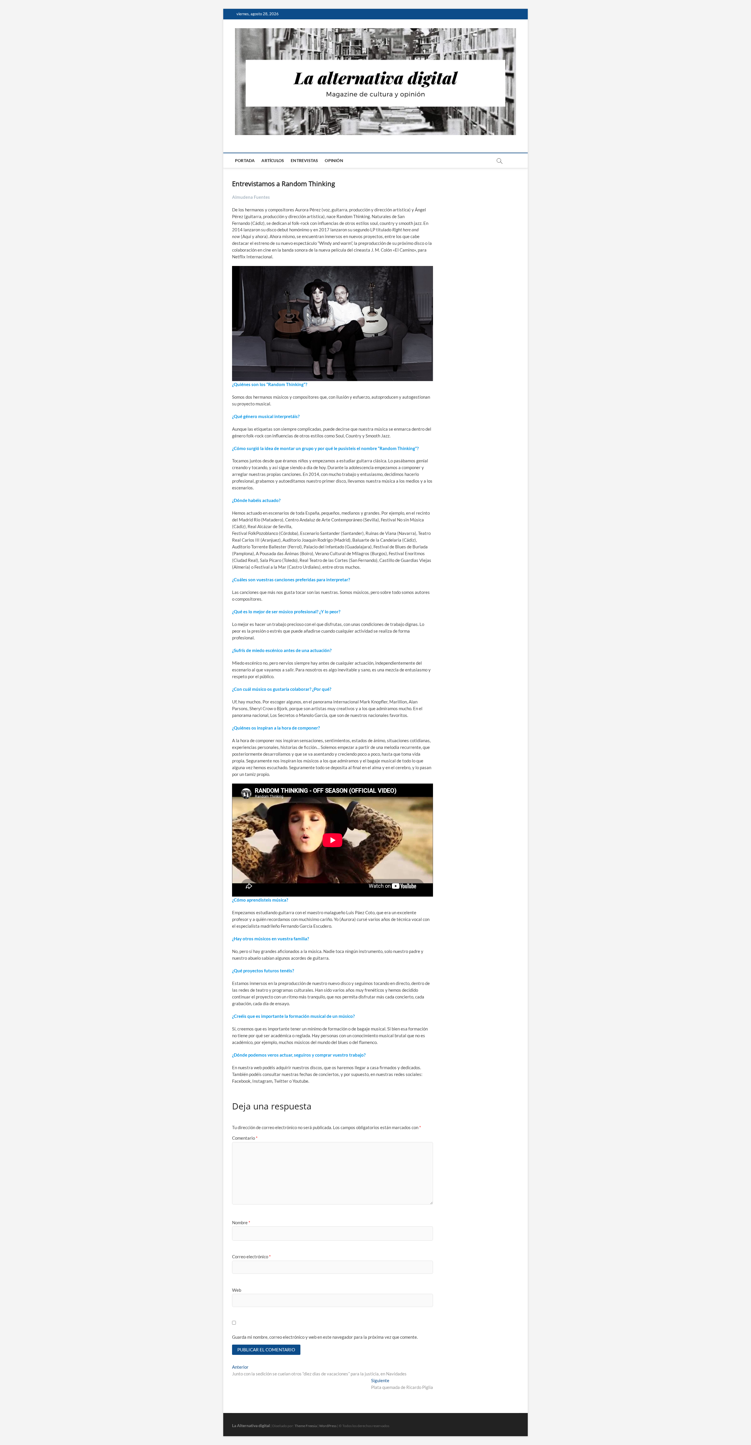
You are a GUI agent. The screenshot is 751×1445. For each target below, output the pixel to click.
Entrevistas (304, 160)
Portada (245, 160)
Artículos (272, 160)
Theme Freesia (306, 1426)
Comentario (245, 1138)
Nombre (241, 1222)
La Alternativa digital (251, 1425)
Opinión (334, 160)
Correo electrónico (251, 1256)
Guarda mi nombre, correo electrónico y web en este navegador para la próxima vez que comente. (325, 1337)
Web (236, 1290)
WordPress (327, 1426)
